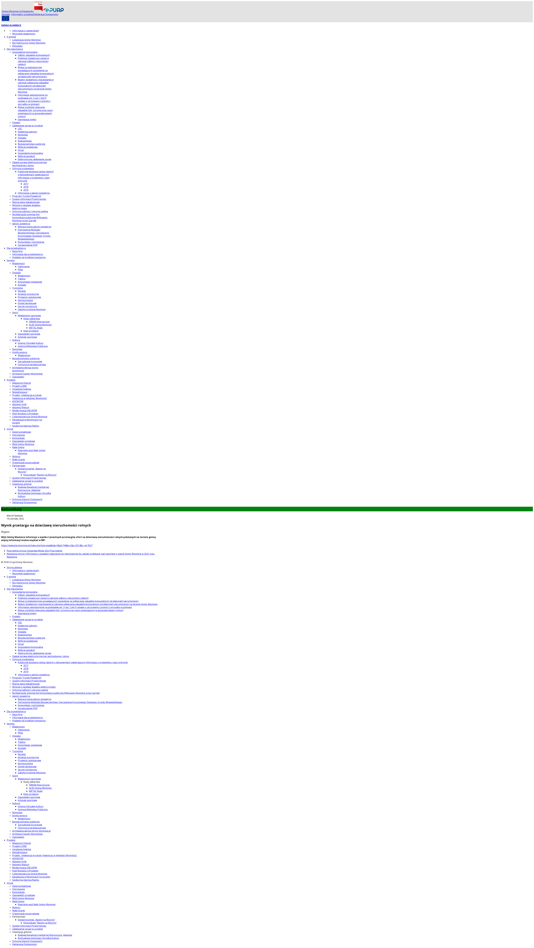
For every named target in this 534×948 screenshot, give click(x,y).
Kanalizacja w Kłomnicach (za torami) (31, 876)
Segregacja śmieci (27, 119)
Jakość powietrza (21, 223)
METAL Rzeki (36, 327)
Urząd (10, 428)
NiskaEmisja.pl (19, 392)
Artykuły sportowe (27, 337)
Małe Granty (18, 459)
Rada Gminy (18, 447)
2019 (25, 189)
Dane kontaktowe (21, 431)
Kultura (16, 340)
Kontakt (6, 14)
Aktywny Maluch (20, 407)
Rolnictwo (23, 134)
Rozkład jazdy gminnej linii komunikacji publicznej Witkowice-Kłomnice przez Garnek (30, 217)
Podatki (16, 122)
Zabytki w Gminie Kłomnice (32, 309)
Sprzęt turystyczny (27, 306)
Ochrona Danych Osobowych (27, 499)
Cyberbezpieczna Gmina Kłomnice (29, 416)
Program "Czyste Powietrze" (27, 196)
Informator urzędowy (22, 14)
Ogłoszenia (23, 266)
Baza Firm (17, 251)
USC (20, 128)
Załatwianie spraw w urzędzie (27, 125)
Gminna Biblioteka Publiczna (33, 346)
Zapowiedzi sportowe (29, 333)
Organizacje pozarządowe (25, 462)
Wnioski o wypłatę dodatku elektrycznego (26, 207)
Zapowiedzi (18, 376)
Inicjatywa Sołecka (21, 389)
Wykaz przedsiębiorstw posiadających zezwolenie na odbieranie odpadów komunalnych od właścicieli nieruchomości (36, 72)
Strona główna (14, 567)
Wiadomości (18, 263)
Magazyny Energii (21, 382)
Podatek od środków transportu (29, 257)
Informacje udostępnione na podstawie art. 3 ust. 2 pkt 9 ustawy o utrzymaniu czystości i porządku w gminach (34, 99)
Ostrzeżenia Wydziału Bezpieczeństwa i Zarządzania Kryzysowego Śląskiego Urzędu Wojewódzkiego (34, 234)
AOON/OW (17, 401)
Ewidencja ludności (27, 131)
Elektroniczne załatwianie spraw (34, 159)
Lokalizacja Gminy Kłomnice (26, 39)
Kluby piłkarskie (31, 318)
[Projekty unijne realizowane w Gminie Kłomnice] (5, 20)
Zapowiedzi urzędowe (23, 441)
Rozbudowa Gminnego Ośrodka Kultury (38, 938)
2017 (25, 183)
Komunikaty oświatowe (30, 281)
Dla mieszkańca (15, 49)
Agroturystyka (25, 300)
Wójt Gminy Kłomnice (23, 444)
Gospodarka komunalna (24, 52)
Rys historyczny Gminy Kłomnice (28, 42)
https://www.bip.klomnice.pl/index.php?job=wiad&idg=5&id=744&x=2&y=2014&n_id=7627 (46, 545)
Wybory (16, 456)
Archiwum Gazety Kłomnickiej (27, 373)
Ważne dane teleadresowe (26, 202)
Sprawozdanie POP (28, 245)
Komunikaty (18, 438)
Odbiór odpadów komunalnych (34, 55)
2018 (25, 186)
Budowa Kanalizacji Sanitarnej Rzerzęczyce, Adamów (33, 489)
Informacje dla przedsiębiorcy (27, 254)
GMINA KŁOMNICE (11, 25)
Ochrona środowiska (23, 168)
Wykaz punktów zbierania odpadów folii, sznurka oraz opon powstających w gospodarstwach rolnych (35, 112)
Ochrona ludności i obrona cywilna (30, 211)
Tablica (21, 278)
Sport (15, 312)
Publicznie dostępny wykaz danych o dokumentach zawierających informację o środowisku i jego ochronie (36, 176)
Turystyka (17, 287)
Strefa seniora (19, 352)
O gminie (11, 36)
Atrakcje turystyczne (28, 294)
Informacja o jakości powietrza (34, 193)
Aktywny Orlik (19, 404)
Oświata (22, 137)
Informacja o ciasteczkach (25, 30)
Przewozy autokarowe (29, 297)
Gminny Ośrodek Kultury (30, 343)
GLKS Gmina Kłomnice (40, 324)
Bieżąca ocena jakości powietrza (34, 226)
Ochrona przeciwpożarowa (32, 364)
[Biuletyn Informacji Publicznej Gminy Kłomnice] (38, 11)
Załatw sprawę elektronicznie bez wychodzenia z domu (29, 164)
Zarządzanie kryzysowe (30, 361)
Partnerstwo (18, 465)
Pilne (20, 269)
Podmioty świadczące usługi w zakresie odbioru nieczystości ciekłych (33, 61)
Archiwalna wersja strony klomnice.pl (31, 830)
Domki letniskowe (27, 303)
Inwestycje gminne (22, 484)
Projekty (11, 379)
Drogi (21, 150)
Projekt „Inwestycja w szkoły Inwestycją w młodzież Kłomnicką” (29, 397)
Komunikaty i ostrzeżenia (31, 242)
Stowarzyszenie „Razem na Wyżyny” (36, 919)
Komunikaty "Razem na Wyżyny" (40, 474)
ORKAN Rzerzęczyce (39, 321)
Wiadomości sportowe (29, 315)
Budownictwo (25, 140)
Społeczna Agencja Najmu (25, 425)
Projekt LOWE (19, 386)
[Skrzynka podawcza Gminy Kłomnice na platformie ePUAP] (53, 11)
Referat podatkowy (28, 147)
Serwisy (11, 260)
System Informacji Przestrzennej (29, 199)
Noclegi (22, 291)
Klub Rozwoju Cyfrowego (25, 413)
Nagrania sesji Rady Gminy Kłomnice (36, 904)
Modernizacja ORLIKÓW (24, 410)
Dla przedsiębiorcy (16, 248)
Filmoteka (17, 45)
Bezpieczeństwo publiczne (31, 144)
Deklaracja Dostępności (46, 14)
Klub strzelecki (31, 330)
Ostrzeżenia (18, 435)
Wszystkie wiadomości (23, 33)
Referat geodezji (26, 156)
